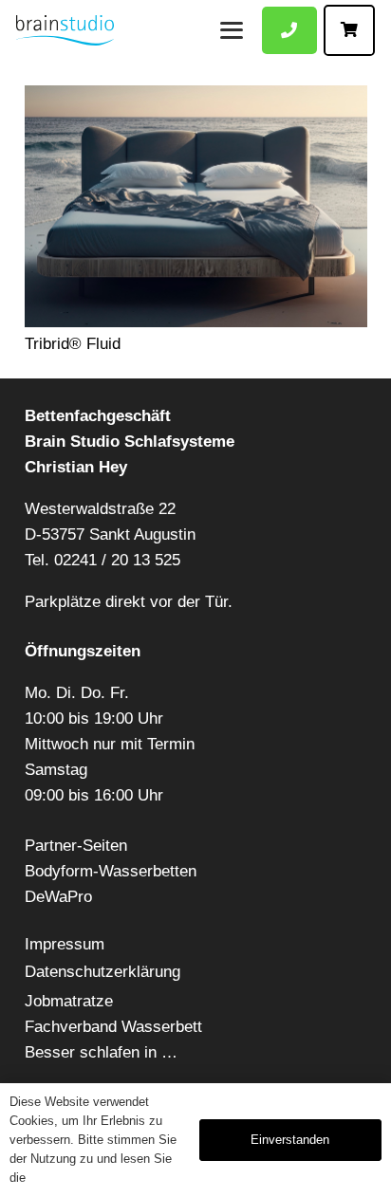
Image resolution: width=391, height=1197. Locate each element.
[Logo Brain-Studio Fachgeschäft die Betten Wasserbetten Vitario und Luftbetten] (65, 30)
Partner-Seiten (76, 846)
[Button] (289, 31)
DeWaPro (58, 897)
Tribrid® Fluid (73, 344)
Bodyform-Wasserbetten (110, 871)
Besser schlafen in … (101, 1052)
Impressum (64, 944)
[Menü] (231, 30)
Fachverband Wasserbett (113, 1027)
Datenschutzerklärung (102, 972)
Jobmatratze (69, 1001)
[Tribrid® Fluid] (196, 206)
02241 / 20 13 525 (117, 560)
